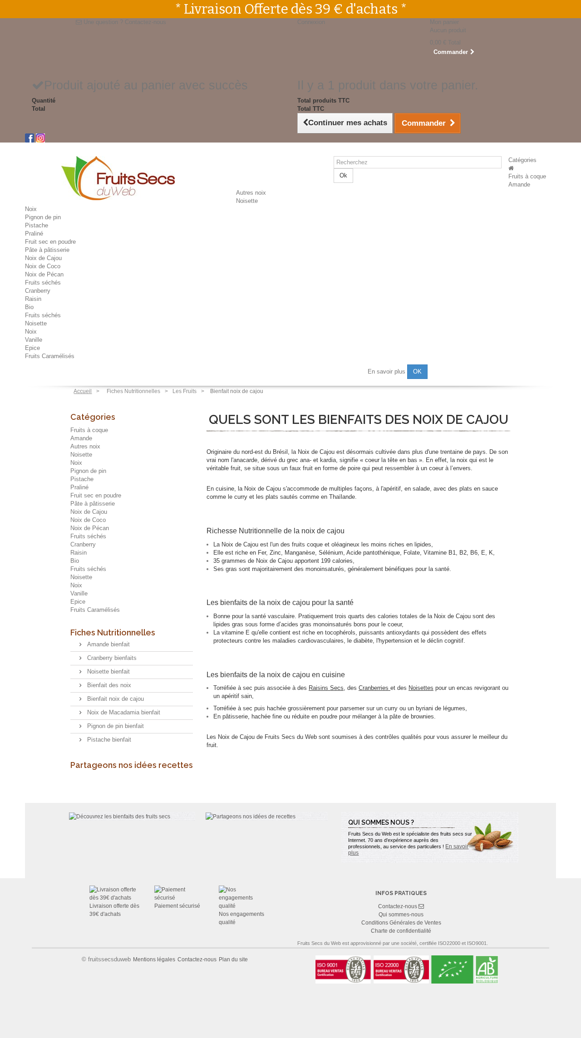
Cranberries (374, 687)
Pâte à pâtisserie (47, 249)
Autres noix (251, 192)
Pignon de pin (43, 217)
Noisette (247, 200)
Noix (31, 209)
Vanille (33, 339)
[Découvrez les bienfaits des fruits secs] (119, 816)
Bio (29, 307)
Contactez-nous (145, 22)
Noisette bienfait (107, 671)
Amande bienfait (107, 644)
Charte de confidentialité (401, 931)
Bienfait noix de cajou (114, 698)
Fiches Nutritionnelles (112, 632)
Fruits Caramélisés (49, 356)
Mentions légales (154, 959)
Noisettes (421, 687)
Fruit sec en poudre (50, 241)
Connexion (311, 22)
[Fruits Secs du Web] (511, 168)
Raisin (33, 298)
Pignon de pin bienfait (114, 726)
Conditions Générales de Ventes (401, 923)
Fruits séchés (43, 282)
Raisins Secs (326, 687)
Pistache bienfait (108, 739)
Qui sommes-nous (401, 914)
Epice (32, 347)
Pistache (36, 225)
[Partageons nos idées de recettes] (250, 816)
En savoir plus (387, 371)
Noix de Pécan (44, 274)
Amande (519, 184)
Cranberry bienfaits (111, 657)
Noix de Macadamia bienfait (122, 712)
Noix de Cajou (43, 258)
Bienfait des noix (108, 685)
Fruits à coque (527, 176)
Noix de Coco (42, 266)
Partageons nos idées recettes (131, 765)
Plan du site (233, 959)
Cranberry (37, 290)
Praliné (34, 233)
